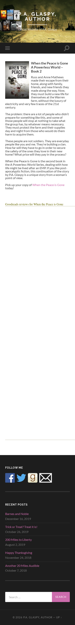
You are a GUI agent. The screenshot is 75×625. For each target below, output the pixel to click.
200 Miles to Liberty (18, 539)
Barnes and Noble (17, 514)
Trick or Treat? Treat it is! (21, 527)
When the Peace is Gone (48, 185)
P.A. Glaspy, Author (37, 16)
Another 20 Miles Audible (22, 565)
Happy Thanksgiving (18, 552)
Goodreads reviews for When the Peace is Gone (34, 204)
